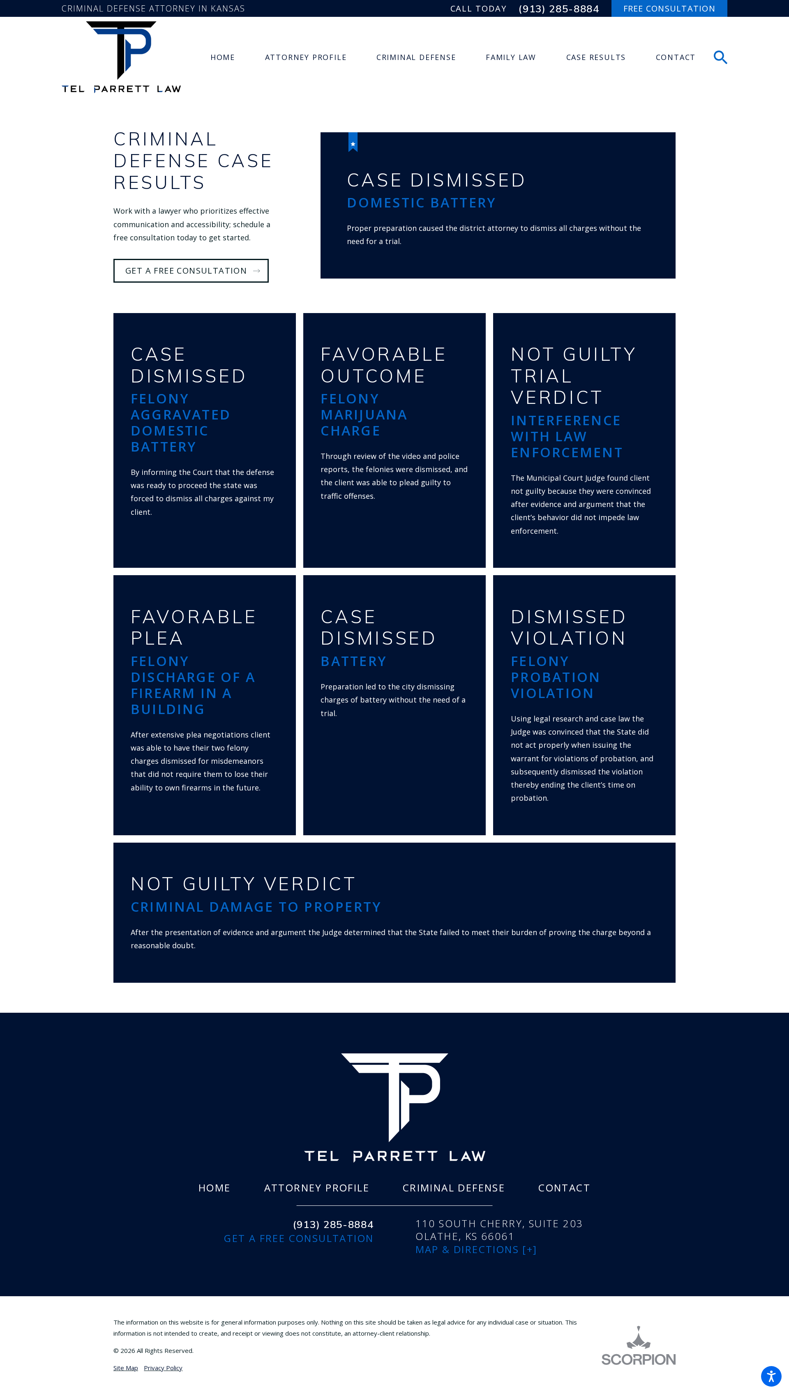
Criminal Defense (454, 1187)
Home (214, 1187)
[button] (771, 1376)
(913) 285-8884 (559, 8)
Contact (564, 1187)
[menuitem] (222, 57)
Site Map (125, 1368)
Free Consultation (669, 8)
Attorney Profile (316, 1187)
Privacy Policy (163, 1368)
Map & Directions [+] (476, 1249)
